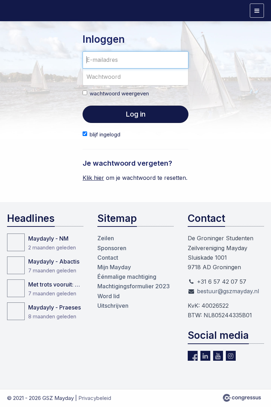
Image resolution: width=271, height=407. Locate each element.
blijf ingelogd (105, 134)
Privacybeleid (94, 398)
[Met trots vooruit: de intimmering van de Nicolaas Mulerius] (16, 288)
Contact (107, 257)
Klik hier (93, 177)
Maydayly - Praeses (54, 307)
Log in (136, 114)
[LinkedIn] (205, 356)
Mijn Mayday (114, 267)
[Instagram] (231, 356)
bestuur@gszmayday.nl (228, 291)
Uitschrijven (112, 305)
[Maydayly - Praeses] (16, 311)
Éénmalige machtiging (126, 276)
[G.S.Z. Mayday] (24, 11)
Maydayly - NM (48, 238)
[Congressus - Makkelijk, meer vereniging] (242, 398)
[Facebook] (193, 356)
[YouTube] (218, 356)
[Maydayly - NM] (16, 242)
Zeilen (105, 238)
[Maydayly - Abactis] (16, 265)
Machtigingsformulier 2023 (133, 286)
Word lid (108, 296)
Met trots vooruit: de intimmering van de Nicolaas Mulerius (55, 284)
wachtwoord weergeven (119, 93)
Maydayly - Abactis (53, 261)
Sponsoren (111, 248)
